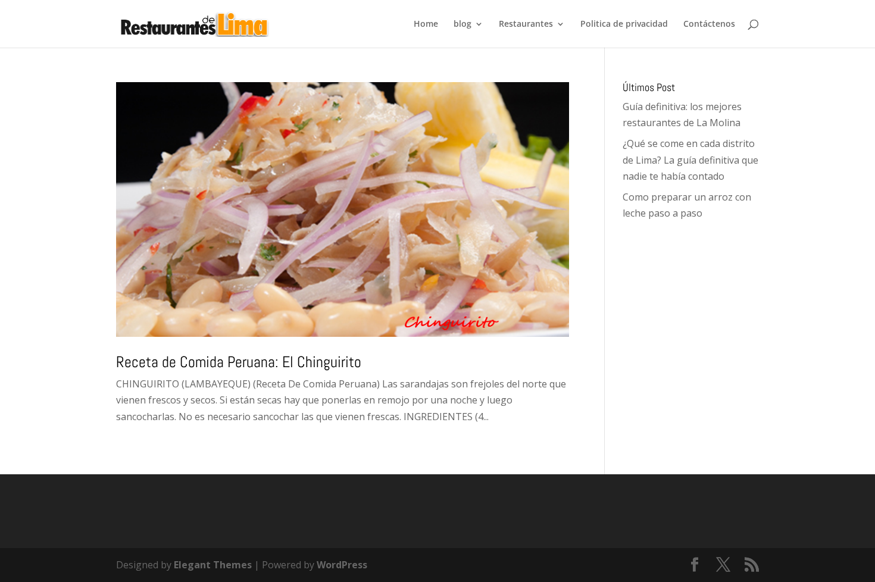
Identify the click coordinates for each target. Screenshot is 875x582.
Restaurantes (526, 24)
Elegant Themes (213, 564)
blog (462, 24)
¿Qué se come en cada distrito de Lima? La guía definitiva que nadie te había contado (690, 159)
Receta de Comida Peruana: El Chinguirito (238, 362)
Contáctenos (709, 24)
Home (426, 24)
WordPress (342, 564)
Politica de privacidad (624, 24)
